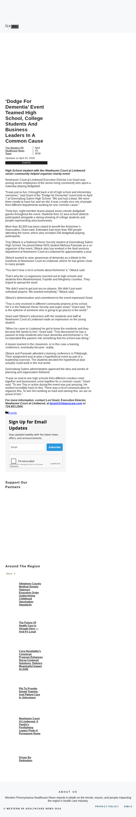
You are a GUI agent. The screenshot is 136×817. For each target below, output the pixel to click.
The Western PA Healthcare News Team (14, 150)
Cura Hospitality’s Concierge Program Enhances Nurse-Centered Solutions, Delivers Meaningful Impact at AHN (31, 660)
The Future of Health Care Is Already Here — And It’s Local (28, 627)
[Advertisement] (68, 59)
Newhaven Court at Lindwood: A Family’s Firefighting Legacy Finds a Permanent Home (29, 726)
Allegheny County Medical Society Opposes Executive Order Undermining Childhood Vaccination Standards (30, 594)
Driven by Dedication (25, 759)
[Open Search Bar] (8, 26)
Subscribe (55, 447)
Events (26, 163)
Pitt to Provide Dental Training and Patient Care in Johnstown (29, 693)
